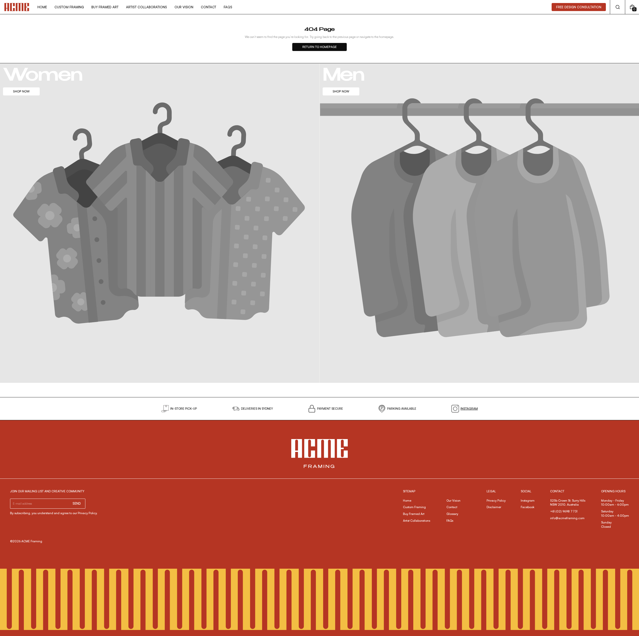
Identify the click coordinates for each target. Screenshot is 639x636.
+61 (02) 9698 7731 (563, 511)
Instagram (528, 500)
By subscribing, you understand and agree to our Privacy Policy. (53, 513)
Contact (451, 507)
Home (407, 500)
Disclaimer (494, 507)
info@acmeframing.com (567, 518)
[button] (617, 7)
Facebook (527, 507)
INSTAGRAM (469, 408)
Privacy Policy (496, 500)
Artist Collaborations (416, 520)
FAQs (449, 520)
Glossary (452, 514)
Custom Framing (414, 507)
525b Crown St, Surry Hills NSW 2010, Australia (568, 503)
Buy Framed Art (413, 514)
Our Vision (453, 500)
